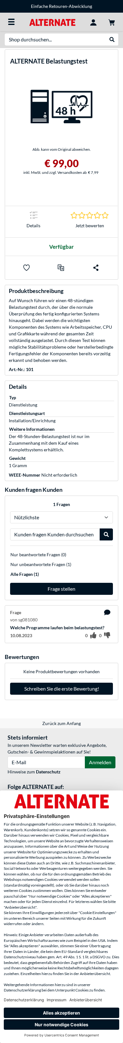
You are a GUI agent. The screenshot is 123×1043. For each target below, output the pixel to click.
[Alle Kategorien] (11, 21)
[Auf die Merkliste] (26, 267)
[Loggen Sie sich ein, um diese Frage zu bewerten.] (93, 635)
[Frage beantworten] (107, 612)
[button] (61, 267)
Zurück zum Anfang (61, 723)
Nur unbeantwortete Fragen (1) (40, 564)
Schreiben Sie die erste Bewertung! (61, 689)
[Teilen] (96, 267)
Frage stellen (61, 589)
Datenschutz (48, 771)
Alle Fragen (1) (24, 574)
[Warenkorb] (111, 21)
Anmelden (100, 762)
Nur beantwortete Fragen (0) (38, 554)
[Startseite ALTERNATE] (52, 21)
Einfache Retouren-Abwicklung (61, 6)
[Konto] (93, 21)
